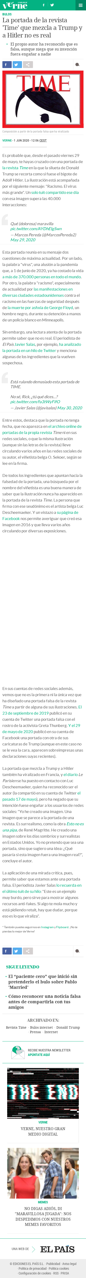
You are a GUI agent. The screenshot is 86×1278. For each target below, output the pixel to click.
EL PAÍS (57, 1249)
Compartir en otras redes (28, 64)
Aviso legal (69, 1263)
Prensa (35, 1032)
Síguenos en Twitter (52, 4)
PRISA (65, 1273)
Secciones (80, 5)
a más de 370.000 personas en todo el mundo (41, 276)
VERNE (43, 1122)
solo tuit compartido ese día (55, 192)
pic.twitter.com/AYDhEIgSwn (35, 228)
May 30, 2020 (69, 408)
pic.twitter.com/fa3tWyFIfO (35, 401)
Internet (51, 1032)
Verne (14, 5)
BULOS (7, 14)
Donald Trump (68, 1028)
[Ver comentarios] (78, 64)
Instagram (47, 927)
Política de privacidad (33, 1268)
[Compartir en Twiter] (17, 64)
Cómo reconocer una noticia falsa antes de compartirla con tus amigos (44, 1002)
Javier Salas (24, 344)
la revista (15, 167)
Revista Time (16, 1028)
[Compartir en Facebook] (7, 64)
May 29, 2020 (22, 239)
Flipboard (62, 927)
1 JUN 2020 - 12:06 (30, 140)
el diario (71, 774)
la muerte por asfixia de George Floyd (40, 307)
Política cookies (59, 1268)
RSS (56, 1273)
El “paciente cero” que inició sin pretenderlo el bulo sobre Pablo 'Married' (42, 982)
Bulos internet (41, 1028)
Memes (43, 1202)
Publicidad (53, 1263)
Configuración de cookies (35, 1273)
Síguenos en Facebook (44, 4)
